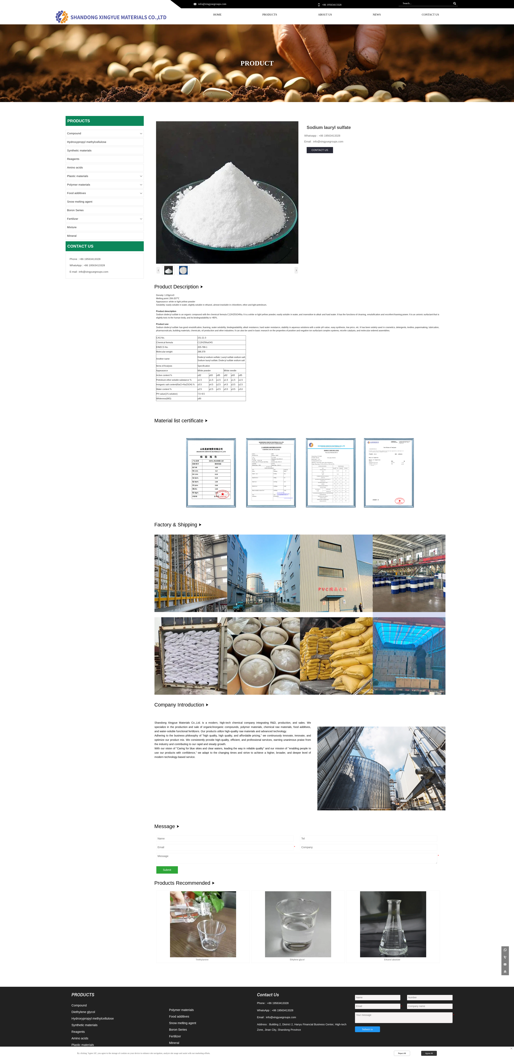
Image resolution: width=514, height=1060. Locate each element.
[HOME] (111, 17)
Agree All (429, 1053)
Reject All (402, 1053)
